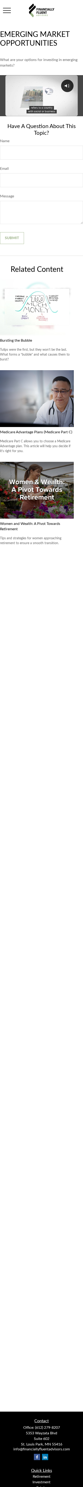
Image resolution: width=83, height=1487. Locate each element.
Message (7, 196)
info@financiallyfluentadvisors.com (41, 1449)
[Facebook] (37, 1457)
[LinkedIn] (45, 1457)
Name (4, 141)
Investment (41, 1482)
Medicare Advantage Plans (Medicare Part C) (36, 432)
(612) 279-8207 (47, 1427)
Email (4, 168)
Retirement (41, 1476)
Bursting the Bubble (16, 340)
